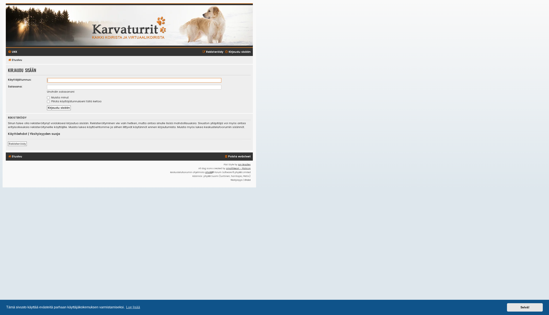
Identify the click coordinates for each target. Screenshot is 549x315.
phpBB (208, 172)
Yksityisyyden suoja (45, 134)
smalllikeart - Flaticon (238, 168)
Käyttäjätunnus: (20, 79)
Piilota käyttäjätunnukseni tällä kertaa (75, 101)
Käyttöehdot (17, 134)
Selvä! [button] (524, 307)
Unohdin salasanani (60, 91)
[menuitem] (237, 157)
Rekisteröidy (17, 144)
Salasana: (15, 86)
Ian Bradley (244, 164)
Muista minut (59, 97)
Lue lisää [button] (133, 307)
